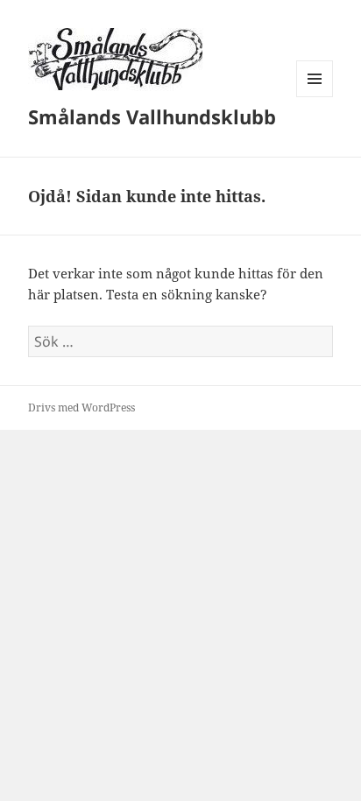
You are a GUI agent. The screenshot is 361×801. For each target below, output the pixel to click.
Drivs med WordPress (81, 407)
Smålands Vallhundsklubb (152, 116)
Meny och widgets (315, 96)
